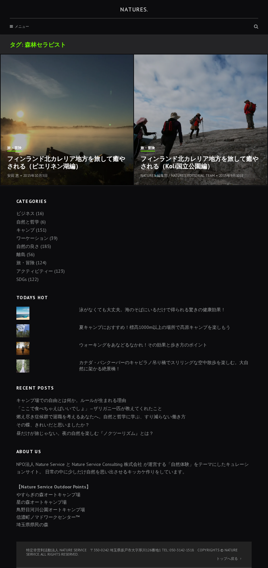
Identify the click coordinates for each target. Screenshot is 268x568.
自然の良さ (27, 246)
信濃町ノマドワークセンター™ (48, 517)
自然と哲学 (27, 222)
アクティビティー (34, 271)
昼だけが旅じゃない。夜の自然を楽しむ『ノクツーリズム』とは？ (85, 433)
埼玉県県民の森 (32, 525)
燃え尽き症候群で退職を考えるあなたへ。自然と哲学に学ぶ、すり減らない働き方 (101, 417)
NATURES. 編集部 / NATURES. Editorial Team (178, 175)
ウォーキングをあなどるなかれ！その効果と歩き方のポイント (143, 345)
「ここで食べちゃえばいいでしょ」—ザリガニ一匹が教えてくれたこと (89, 408)
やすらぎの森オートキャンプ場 (48, 495)
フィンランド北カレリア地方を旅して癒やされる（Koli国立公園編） (200, 162)
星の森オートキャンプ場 (41, 502)
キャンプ (25, 230)
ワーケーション (32, 238)
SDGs (21, 279)
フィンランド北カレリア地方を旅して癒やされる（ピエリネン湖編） (66, 162)
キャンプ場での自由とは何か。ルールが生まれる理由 (71, 400)
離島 (20, 254)
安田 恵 (13, 175)
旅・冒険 (14, 148)
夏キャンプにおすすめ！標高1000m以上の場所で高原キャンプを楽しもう (154, 327)
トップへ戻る (227, 558)
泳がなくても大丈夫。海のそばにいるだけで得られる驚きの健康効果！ (152, 310)
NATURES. (134, 9)
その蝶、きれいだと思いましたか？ (53, 425)
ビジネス (25, 213)
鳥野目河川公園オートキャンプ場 (50, 510)
